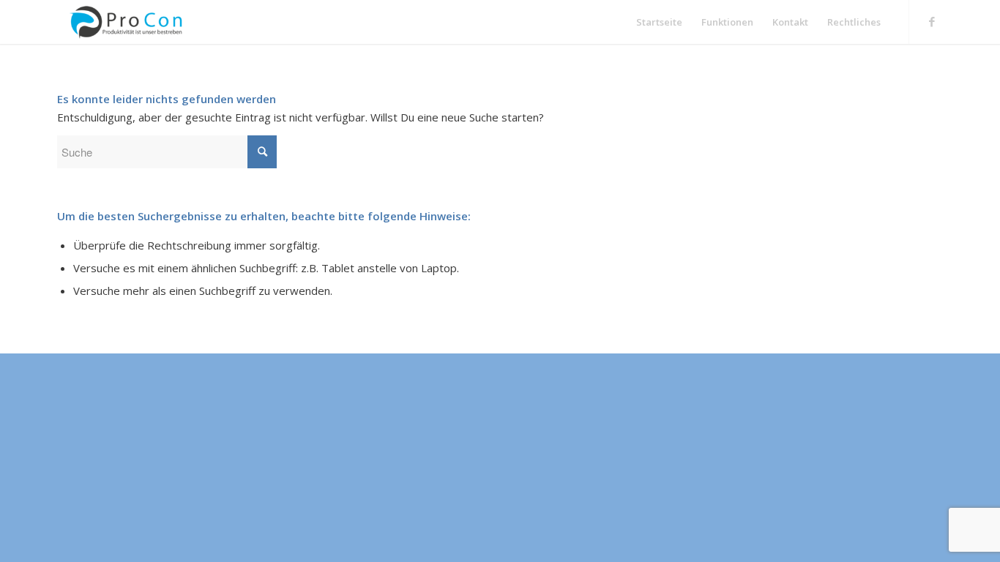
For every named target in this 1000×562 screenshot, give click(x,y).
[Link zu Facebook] (932, 21)
